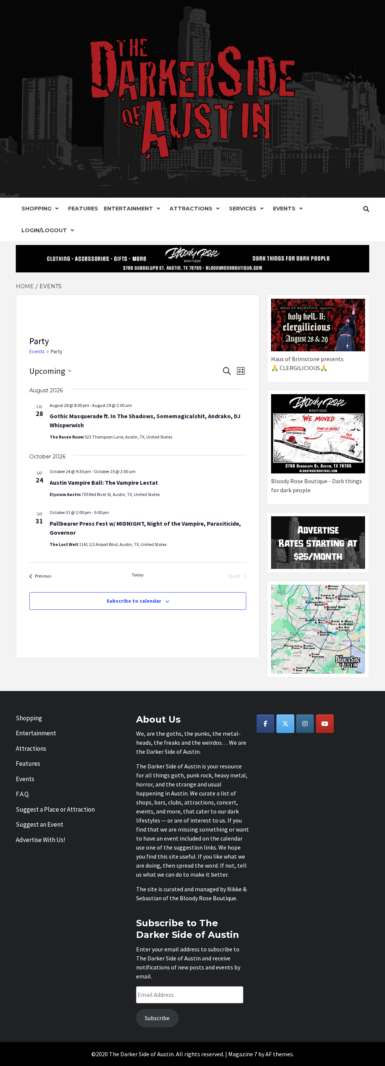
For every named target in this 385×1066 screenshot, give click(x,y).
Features (83, 208)
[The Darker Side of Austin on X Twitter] (285, 723)
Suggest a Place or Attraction (55, 809)
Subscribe (157, 1018)
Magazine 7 (242, 1054)
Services (242, 208)
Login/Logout (44, 230)
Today (138, 575)
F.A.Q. (23, 794)
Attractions (191, 208)
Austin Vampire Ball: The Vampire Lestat (104, 482)
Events (284, 208)
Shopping (36, 208)
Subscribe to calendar (133, 600)
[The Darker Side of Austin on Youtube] (325, 723)
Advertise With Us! (40, 840)
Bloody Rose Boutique (208, 898)
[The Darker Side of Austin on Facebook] (265, 723)
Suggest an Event (39, 824)
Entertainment (128, 208)
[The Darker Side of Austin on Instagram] (305, 723)
